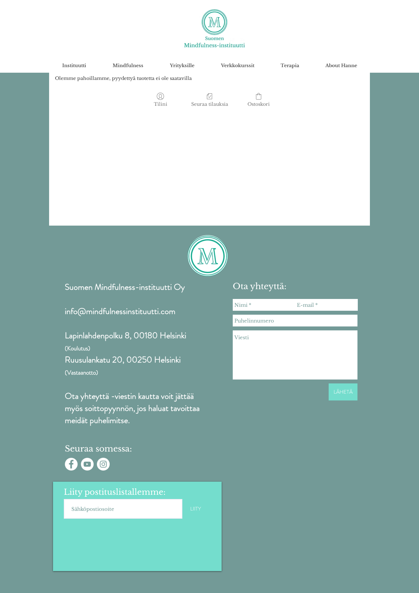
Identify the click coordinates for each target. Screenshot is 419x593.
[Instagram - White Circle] (103, 464)
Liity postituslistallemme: (115, 492)
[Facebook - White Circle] (71, 464)
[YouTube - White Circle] (87, 464)
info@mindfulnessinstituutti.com (120, 311)
